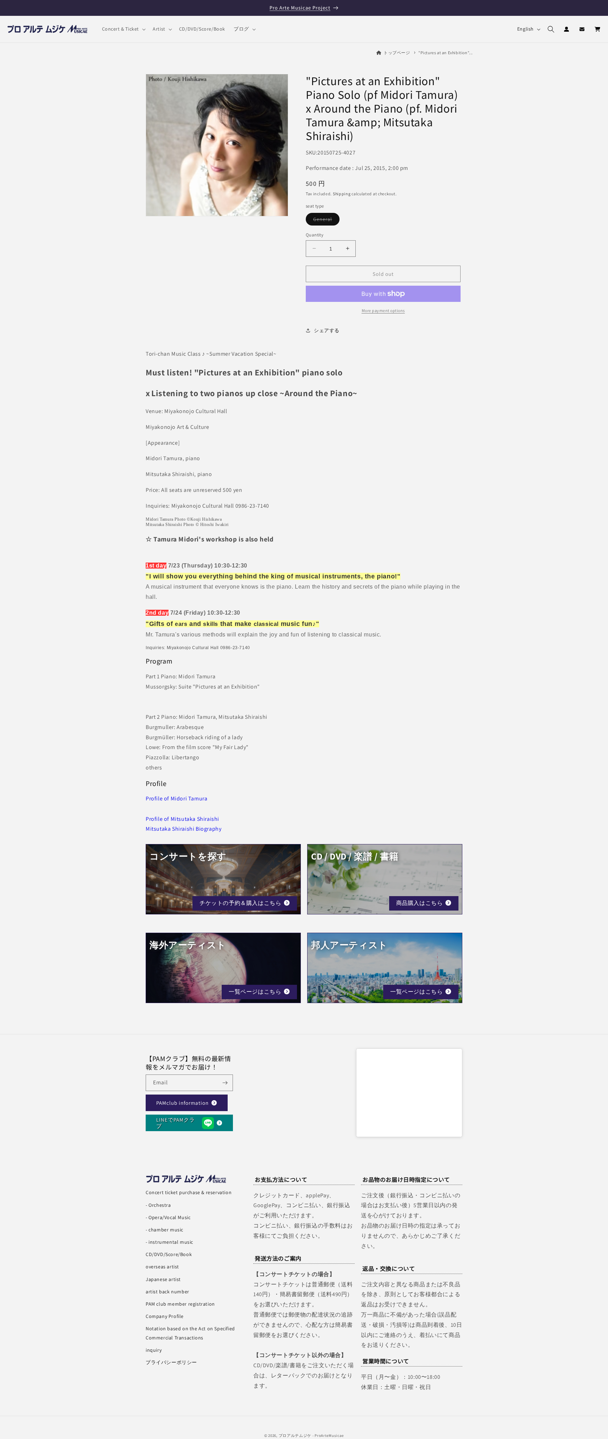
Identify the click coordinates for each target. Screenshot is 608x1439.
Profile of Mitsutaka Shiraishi (182, 819)
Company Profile (165, 1316)
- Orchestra (158, 1205)
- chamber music (164, 1229)
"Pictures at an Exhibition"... (445, 52)
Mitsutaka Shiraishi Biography (183, 828)
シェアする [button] (327, 330)
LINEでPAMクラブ (175, 1122)
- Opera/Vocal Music (168, 1217)
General (326, 220)
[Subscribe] (225, 1083)
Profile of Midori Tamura (176, 798)
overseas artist (162, 1266)
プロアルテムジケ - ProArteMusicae (311, 1435)
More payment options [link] (383, 310)
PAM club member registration (180, 1304)
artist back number (167, 1291)
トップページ (397, 52)
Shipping (342, 193)
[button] (123, 28)
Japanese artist (163, 1279)
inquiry (154, 1350)
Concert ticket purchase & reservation (189, 1192)
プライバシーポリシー (171, 1362)
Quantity (314, 234)
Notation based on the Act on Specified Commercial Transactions (190, 1332)
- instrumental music (169, 1242)
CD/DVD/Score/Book (169, 1254)
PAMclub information (182, 1102)
